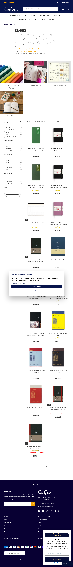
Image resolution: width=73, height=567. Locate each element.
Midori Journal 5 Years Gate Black (58, 371)
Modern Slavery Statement (12, 538)
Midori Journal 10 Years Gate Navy (58, 334)
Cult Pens (10, 559)
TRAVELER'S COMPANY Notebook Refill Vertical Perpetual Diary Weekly (36, 187)
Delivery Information (10, 526)
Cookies (40, 526)
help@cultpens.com (47, 506)
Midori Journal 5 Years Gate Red (35, 408)
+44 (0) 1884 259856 (48, 503)
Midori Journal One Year (58, 260)
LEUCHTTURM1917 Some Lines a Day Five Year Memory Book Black (35, 334)
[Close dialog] (69, 532)
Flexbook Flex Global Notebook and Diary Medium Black (36, 260)
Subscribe (57, 559)
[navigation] (14, 159)
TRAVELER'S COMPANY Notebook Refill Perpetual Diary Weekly (36, 150)
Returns (6, 532)
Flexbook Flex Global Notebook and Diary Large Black (36, 297)
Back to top (36, 484)
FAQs (39, 532)
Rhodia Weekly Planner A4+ (36, 223)
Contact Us (7, 523)
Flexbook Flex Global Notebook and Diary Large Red (36, 447)
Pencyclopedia (42, 519)
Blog (39, 523)
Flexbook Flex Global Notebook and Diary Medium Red (58, 408)
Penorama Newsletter (44, 516)
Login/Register (63, 2)
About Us (7, 516)
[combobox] (40, 9)
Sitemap (40, 538)
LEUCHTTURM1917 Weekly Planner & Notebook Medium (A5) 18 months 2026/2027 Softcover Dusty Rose (58, 224)
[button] (68, 9)
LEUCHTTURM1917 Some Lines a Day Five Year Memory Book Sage (58, 298)
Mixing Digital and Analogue (27, 51)
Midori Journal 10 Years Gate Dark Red (36, 371)
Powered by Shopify (16, 559)
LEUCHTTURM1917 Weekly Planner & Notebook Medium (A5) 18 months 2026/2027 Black (58, 150)
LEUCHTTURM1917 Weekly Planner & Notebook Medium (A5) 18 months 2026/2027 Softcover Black (58, 187)
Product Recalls (9, 535)
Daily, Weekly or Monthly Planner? (29, 49)
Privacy (40, 529)
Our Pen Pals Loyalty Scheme (12, 529)
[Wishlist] (63, 9)
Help (5, 519)
